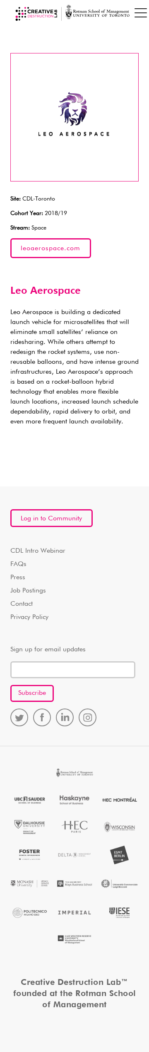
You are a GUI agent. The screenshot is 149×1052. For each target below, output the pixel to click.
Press (17, 577)
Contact (21, 604)
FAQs (18, 564)
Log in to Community (51, 518)
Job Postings (28, 591)
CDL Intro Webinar (37, 551)
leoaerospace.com (50, 248)
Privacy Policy (29, 617)
